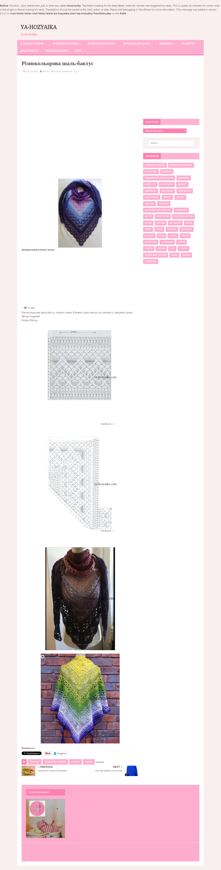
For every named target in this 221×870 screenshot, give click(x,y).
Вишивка (166, 43)
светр (185, 235)
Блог (78, 50)
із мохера (150, 261)
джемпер (150, 191)
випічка (167, 171)
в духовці (151, 171)
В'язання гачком (55, 762)
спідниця (167, 242)
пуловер (186, 229)
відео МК (150, 184)
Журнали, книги (56, 50)
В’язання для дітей (101, 43)
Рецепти (188, 43)
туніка (184, 248)
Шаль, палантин (63, 71)
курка (148, 223)
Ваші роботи (29, 50)
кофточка (162, 216)
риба (161, 235)
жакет (167, 197)
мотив (161, 223)
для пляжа (151, 197)
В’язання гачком (32, 43)
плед (159, 229)
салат (173, 235)
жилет (180, 197)
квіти (148, 216)
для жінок (184, 191)
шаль (88, 762)
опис (189, 223)
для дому (167, 191)
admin (45, 71)
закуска (164, 203)
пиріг (148, 229)
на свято (175, 223)
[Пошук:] (171, 143)
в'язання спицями (181, 165)
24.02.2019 (32, 71)
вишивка (183, 178)
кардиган (181, 210)
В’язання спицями (65, 43)
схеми (161, 248)
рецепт (149, 235)
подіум (171, 229)
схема (75, 762)
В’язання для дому (137, 43)
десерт (182, 184)
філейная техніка (155, 255)
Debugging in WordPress (137, 9)
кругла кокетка (183, 216)
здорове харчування (158, 210)
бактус (34, 762)
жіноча (149, 203)
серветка (150, 242)
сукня (181, 242)
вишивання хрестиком (159, 178)
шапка (186, 255)
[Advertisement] (80, 102)
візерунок (167, 184)
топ (172, 248)
